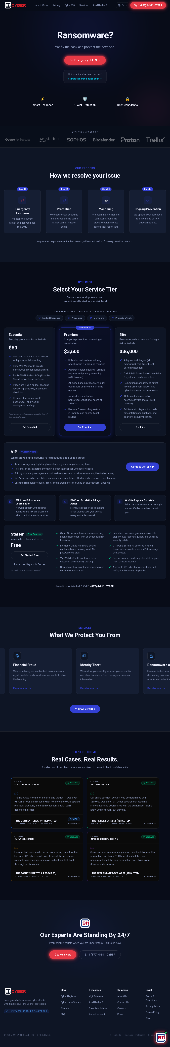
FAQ (63, 1014)
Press (120, 1014)
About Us (122, 996)
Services (83, 5)
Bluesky (151, 1035)
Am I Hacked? (100, 5)
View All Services (85, 709)
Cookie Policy (152, 1012)
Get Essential (29, 427)
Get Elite (140, 427)
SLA (148, 1018)
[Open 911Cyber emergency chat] (160, 1037)
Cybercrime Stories (71, 1002)
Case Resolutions (98, 1008)
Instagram (140, 1035)
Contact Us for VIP (142, 466)
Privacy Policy (153, 1006)
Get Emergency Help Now (85, 60)
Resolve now (63, 688)
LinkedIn (117, 1035)
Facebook (128, 1035)
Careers (121, 1008)
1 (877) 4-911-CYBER (101, 954)
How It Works (41, 5)
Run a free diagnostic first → (29, 564)
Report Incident (97, 1014)
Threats (65, 1008)
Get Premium (85, 427)
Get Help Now (63, 954)
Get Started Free (29, 555)
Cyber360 (70, 5)
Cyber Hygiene (68, 996)
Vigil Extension (96, 996)
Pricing (56, 5)
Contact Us (123, 1002)
